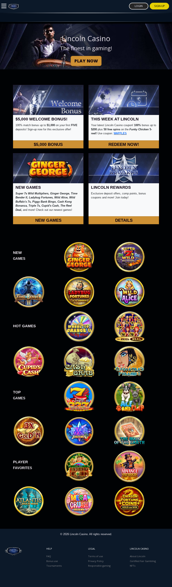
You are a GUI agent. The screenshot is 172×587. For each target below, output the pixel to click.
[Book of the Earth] (129, 431)
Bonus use (52, 561)
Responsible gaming (99, 565)
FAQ (48, 556)
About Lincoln (137, 556)
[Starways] (79, 431)
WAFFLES (120, 133)
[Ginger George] (79, 257)
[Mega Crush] (79, 501)
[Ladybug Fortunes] (79, 291)
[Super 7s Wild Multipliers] (129, 257)
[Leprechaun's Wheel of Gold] (79, 466)
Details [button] (124, 220)
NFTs (132, 565)
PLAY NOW (86, 61)
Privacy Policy (96, 561)
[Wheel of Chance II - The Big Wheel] (79, 326)
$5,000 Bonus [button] (48, 144)
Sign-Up (159, 6)
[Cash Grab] (79, 361)
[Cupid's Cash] (28, 361)
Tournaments (54, 565)
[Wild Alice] (129, 291)
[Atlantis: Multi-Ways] (28, 501)
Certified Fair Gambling (143, 561)
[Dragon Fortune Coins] (129, 501)
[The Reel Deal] (129, 326)
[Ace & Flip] (129, 396)
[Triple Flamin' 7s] (79, 396)
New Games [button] (48, 220)
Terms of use (95, 556)
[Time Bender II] (28, 291)
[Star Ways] (129, 466)
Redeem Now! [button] (123, 144)
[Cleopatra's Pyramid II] (129, 361)
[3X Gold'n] (28, 431)
